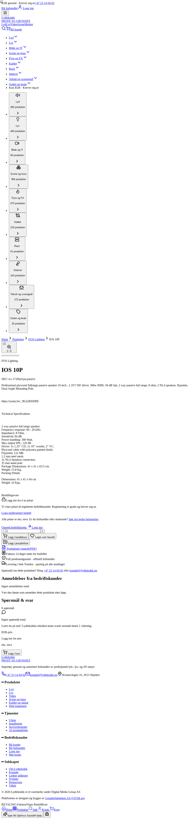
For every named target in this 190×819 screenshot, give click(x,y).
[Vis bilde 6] (17, 355)
